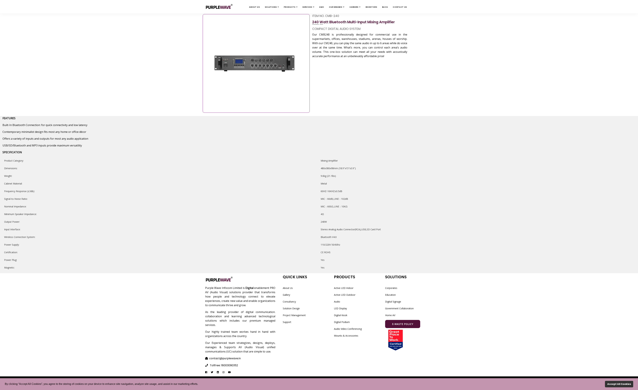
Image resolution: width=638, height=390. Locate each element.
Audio (337, 301)
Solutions (271, 7)
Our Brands (335, 7)
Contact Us (400, 7)
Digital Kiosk (340, 315)
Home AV (390, 315)
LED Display (340, 308)
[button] (199, 384)
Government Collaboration (399, 308)
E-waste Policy (402, 324)
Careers (354, 7)
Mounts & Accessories (346, 335)
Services (307, 7)
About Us (254, 7)
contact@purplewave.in (225, 358)
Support (287, 322)
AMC (321, 7)
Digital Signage (393, 301)
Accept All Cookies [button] (619, 384)
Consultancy (289, 301)
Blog (385, 7)
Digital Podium (342, 322)
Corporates (391, 288)
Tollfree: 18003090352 (224, 365)
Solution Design (291, 308)
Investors (371, 7)
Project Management (294, 315)
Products (289, 7)
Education (390, 294)
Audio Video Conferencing (348, 328)
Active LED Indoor (343, 288)
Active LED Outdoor (344, 294)
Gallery (286, 294)
